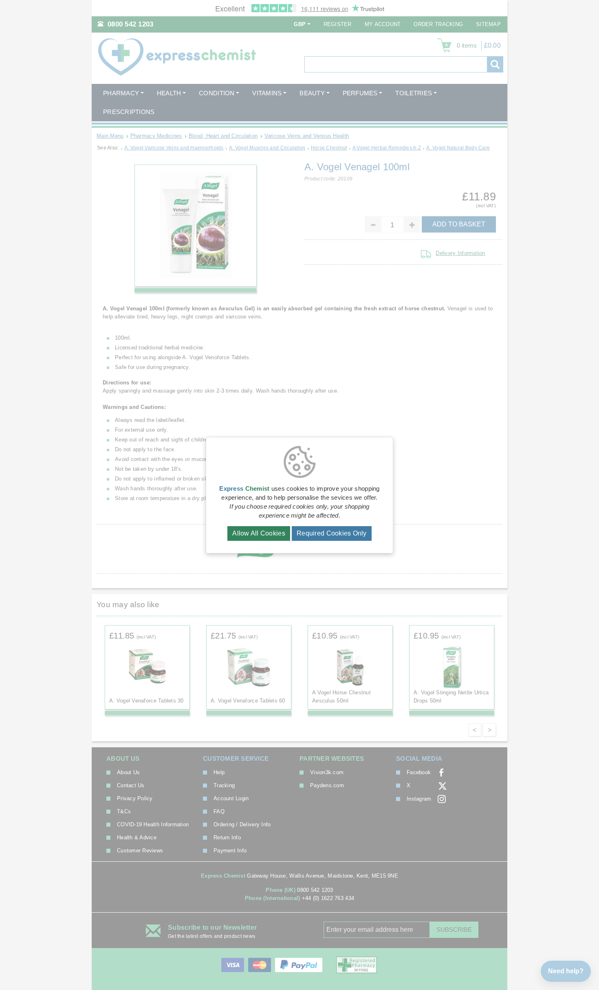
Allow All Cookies (258, 533)
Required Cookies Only (332, 533)
